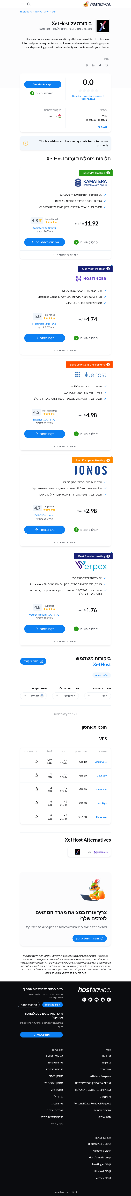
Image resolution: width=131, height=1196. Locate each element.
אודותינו (106, 1055)
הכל (105, 695)
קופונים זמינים (43, 93)
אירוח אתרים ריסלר (52, 1117)
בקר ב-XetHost (42, 84)
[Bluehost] (91, 374)
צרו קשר (106, 1062)
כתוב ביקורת (31, 661)
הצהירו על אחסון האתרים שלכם (93, 1089)
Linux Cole (101, 761)
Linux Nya (101, 803)
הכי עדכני (69, 695)
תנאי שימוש (104, 1117)
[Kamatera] (91, 183)
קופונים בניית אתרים (99, 1143)
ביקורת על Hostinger (44, 323)
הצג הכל (102, 126)
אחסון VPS (56, 1089)
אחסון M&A (43, 1034)
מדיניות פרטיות (102, 1110)
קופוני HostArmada (100, 1157)
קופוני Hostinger (101, 1164)
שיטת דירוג (49, 11)
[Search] (29, 4)
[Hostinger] (91, 278)
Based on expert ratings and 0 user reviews (88, 97)
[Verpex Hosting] (91, 566)
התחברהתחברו (28, 1004)
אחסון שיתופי (55, 1076)
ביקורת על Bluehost (44, 419)
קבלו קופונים (86, 242)
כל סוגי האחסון (54, 1055)
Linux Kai (101, 789)
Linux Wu (101, 817)
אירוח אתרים (55, 1062)
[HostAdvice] (97, 4)
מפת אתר (105, 1069)
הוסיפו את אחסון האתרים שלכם (93, 1082)
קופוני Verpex (103, 1177)
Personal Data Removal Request (92, 1103)
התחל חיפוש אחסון (87, 938)
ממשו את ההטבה (47, 242)
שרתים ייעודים (55, 1110)
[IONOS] (91, 470)
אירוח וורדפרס (54, 1069)
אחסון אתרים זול (53, 1082)
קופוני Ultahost (102, 1171)
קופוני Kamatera (101, 1150)
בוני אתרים (56, 1123)
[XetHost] (103, 26)
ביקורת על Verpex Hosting (44, 614)
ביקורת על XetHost (72, 23)
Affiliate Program (100, 1076)
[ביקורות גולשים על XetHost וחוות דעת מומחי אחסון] (107, 65)
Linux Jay (102, 775)
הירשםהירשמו (52, 1004)
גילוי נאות (105, 1096)
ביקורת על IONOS (44, 515)
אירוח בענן (57, 1103)
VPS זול (58, 1096)
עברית (35, 695)
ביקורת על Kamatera (44, 227)
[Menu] (23, 4)
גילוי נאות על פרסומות (31, 11)
